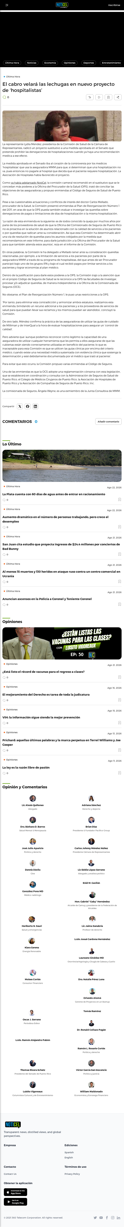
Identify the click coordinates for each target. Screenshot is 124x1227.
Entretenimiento (111, 62)
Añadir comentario (108, 421)
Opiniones (69, 62)
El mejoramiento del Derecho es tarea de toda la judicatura (46, 694)
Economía (50, 62)
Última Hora (12, 62)
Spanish (69, 1152)
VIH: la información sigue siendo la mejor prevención (41, 717)
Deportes (88, 62)
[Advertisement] (62, 34)
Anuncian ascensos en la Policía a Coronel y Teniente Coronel (47, 598)
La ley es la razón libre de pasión (26, 767)
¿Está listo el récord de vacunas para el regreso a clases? (43, 671)
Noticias (31, 62)
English (69, 1157)
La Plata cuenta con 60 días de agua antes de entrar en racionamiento (53, 494)
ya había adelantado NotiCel (28, 182)
